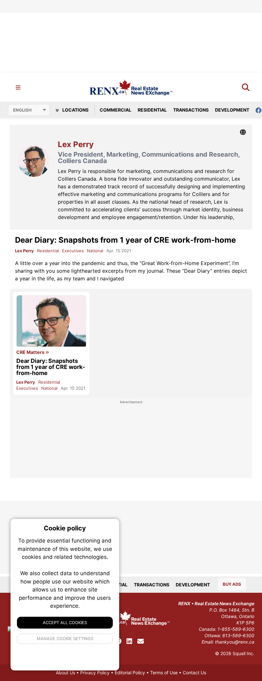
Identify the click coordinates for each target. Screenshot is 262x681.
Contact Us (194, 672)
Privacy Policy (95, 672)
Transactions (191, 110)
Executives (73, 250)
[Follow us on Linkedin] (129, 641)
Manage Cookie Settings (65, 638)
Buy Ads (232, 584)
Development (232, 110)
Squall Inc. (243, 653)
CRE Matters (30, 352)
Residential (152, 110)
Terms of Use (164, 672)
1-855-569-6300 (236, 629)
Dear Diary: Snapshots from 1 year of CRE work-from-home (125, 240)
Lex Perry (24, 250)
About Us (65, 672)
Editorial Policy (130, 672)
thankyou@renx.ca (234, 642)
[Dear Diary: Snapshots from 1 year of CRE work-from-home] (51, 321)
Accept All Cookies (65, 622)
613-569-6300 (238, 635)
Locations (75, 110)
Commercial (115, 110)
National (95, 250)
